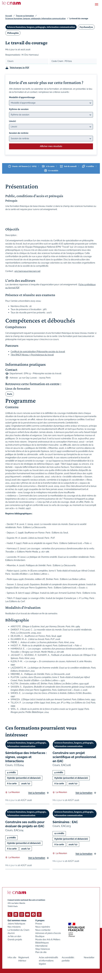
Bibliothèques (42, 942)
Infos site (12, 957)
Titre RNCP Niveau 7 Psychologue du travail (32, 354)
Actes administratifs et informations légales (48, 960)
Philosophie (13, 33)
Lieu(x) (12, 121)
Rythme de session (19, 109)
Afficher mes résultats (51, 146)
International (41, 946)
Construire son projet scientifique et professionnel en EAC (74, 757)
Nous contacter (43, 930)
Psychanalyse (86, 27)
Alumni (11, 933)
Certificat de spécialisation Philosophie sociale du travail (38, 351)
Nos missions (14, 927)
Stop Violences (42, 949)
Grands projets (15, 939)
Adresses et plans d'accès (48, 933)
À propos (39, 920)
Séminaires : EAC (65, 822)
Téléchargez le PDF (19, 67)
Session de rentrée (18, 133)
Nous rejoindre (42, 927)
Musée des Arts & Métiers (47, 939)
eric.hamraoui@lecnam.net (27, 271)
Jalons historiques (16, 923)
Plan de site (40, 952)
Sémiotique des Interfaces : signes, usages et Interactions (26, 757)
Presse (38, 923)
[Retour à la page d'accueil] (11, 3)
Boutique (39, 936)
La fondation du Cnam (18, 930)
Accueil (8, 16)
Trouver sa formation (25, 16)
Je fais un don (14, 936)
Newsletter (89, 957)
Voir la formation (36, 793)
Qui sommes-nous (17, 920)
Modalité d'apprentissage (22, 97)
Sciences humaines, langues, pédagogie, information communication (35, 18)
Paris (9, 394)
